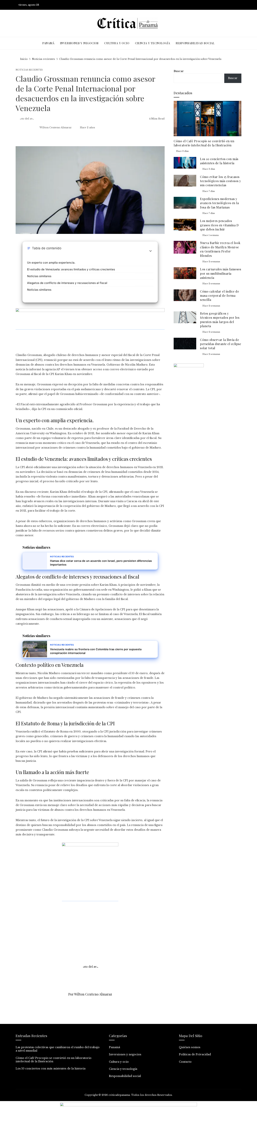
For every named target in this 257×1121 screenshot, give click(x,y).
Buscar (179, 71)
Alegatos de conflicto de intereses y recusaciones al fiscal (67, 283)
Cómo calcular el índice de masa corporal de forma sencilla (219, 295)
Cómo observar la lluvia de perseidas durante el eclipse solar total (220, 344)
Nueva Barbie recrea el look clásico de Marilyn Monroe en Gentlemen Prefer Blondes (220, 249)
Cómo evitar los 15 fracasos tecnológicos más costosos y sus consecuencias (220, 181)
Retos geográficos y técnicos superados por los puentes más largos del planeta (219, 319)
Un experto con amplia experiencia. (51, 262)
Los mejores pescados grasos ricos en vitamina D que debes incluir (219, 225)
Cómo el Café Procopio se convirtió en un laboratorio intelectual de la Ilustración (204, 143)
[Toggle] (150, 251)
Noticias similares (39, 276)
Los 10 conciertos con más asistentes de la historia (219, 161)
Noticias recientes (29, 70)
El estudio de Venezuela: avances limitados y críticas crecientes (71, 269)
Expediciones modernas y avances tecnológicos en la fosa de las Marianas (219, 203)
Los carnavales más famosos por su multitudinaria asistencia (220, 273)
